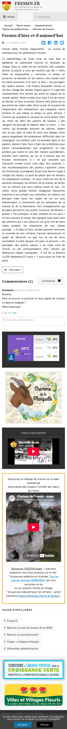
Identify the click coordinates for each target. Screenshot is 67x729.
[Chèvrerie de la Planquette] (33, 397)
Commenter (50, 281)
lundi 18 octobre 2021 (27, 290)
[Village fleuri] (34, 694)
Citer (14, 312)
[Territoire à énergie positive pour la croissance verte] (33, 669)
